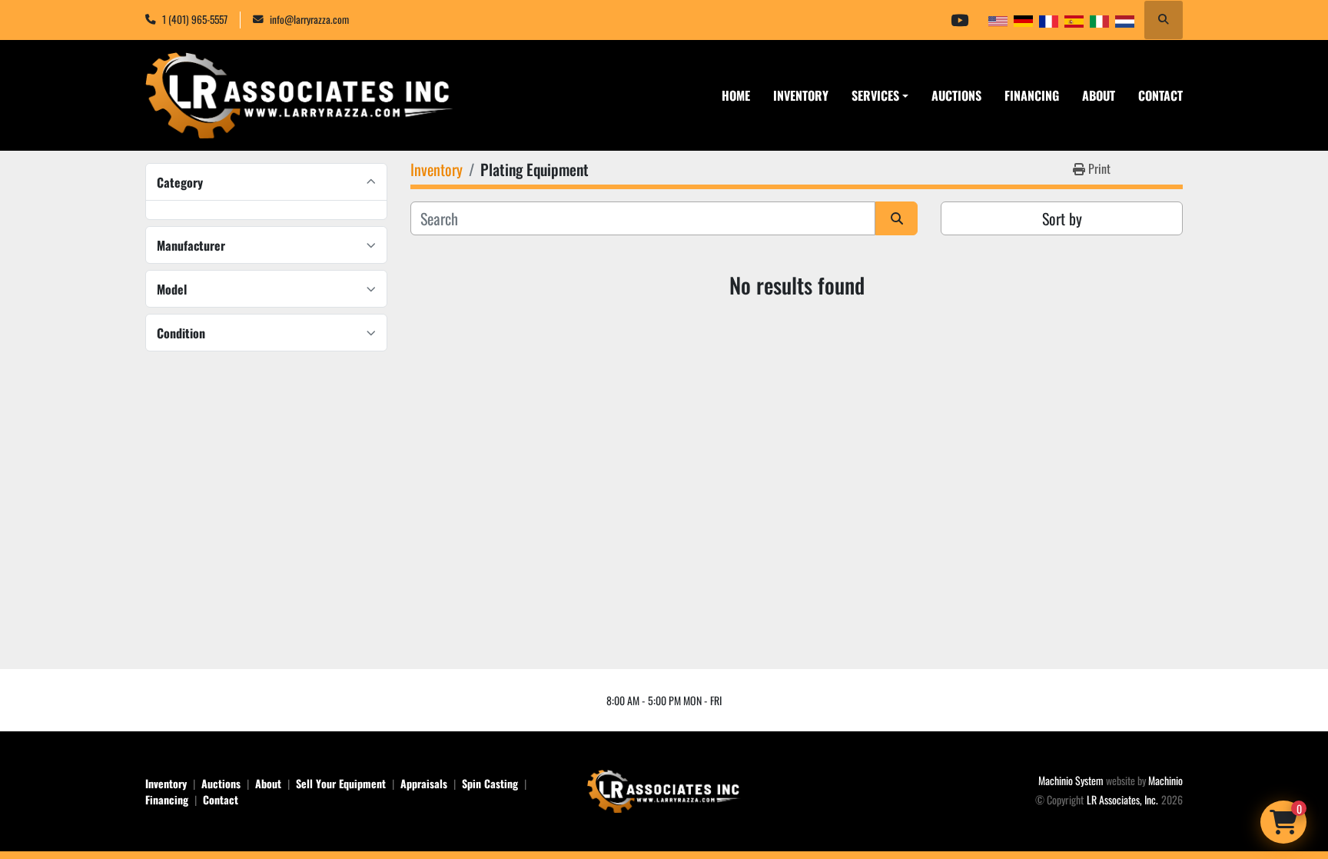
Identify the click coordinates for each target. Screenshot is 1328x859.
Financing (1031, 95)
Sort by (1062, 218)
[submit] (896, 218)
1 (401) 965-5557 (194, 19)
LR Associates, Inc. (1122, 799)
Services (875, 95)
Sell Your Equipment (341, 783)
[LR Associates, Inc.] (664, 789)
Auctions (956, 95)
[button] (880, 95)
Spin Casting (490, 783)
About (1098, 95)
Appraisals (423, 783)
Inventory (800, 95)
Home (736, 95)
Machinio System (1071, 780)
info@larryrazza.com (309, 19)
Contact (1160, 95)
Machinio (1165, 780)
